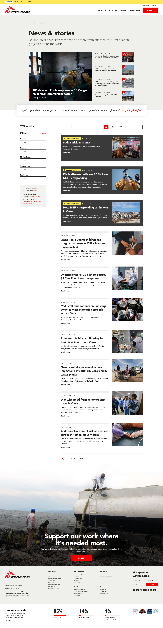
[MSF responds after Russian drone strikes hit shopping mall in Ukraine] (114, 70)
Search (154, 6)
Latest (122, 10)
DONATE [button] (150, 10)
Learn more (40, 2)
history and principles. (130, 110)
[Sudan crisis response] (102, 148)
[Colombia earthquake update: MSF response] (114, 96)
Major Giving (51, 582)
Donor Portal (51, 576)
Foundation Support (53, 588)
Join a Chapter (78, 582)
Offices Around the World (106, 576)
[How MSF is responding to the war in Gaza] (102, 213)
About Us (112, 10)
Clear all (43, 133)
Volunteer (76, 580)
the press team (35, 196)
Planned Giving (52, 586)
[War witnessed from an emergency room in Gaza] (102, 404)
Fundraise (76, 576)
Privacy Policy (103, 591)
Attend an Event (78, 578)
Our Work (101, 10)
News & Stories (104, 574)
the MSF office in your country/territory (32, 202)
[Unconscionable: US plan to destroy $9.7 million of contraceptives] (102, 279)
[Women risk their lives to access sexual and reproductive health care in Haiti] (114, 57)
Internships (77, 595)
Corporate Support (53, 591)
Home (31, 23)
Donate (81, 558)
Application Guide (78, 593)
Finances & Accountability (55, 578)
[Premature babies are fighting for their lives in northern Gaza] (102, 341)
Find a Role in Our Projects (81, 591)
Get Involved (134, 10)
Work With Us (147, 6)
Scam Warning (104, 593)
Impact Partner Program (54, 584)
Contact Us (103, 589)
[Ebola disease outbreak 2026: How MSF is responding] (102, 180)
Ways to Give (51, 580)
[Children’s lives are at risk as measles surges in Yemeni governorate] (102, 436)
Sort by (114, 127)
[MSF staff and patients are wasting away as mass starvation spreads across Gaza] (102, 311)
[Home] (24, 9)
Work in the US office (79, 589)
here (35, 190)
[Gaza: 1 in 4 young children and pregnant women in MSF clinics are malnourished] (102, 246)
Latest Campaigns (78, 574)
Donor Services (52, 574)
